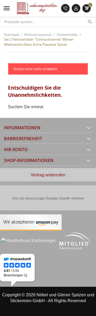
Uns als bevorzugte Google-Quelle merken (48, 198)
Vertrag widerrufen (48, 175)
